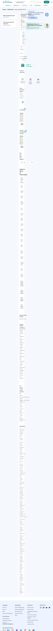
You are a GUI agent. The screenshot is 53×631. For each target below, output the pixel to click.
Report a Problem (6, 25)
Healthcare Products (7, 620)
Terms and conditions (32, 614)
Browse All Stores (19, 613)
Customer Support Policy (32, 620)
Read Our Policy (6, 17)
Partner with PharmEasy (8, 613)
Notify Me (22, 65)
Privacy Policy (30, 609)
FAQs (16, 615)
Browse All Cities (18, 611)
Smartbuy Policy (30, 624)
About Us (5, 607)
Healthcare (15, 5)
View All (25, 109)
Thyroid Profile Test (22, 264)
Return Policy (30, 622)
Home (4, 9)
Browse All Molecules (19, 609)
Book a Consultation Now (33, 27)
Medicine (8, 5)
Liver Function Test (22, 275)
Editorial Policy (30, 607)
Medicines (10, 9)
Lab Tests (24, 5)
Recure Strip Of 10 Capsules (20, 9)
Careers (4, 609)
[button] (39, 2)
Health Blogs (37, 5)
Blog (4, 611)
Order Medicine (6, 618)
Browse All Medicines (19, 607)
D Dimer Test (22, 252)
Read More (23, 36)
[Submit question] (23, 102)
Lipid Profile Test (22, 203)
